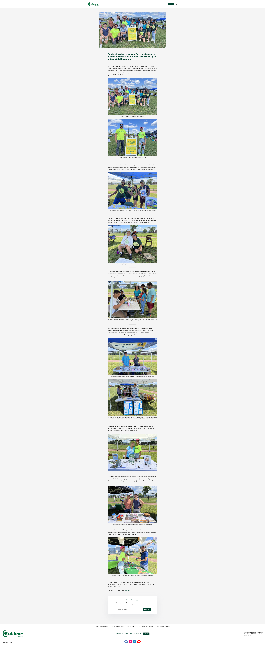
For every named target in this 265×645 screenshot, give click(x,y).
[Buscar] (176, 4)
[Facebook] (126, 641)
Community (110, 62)
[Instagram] (130, 641)
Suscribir (146, 609)
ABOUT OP (154, 4)
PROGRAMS (161, 4)
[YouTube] (139, 641)
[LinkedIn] (134, 641)
